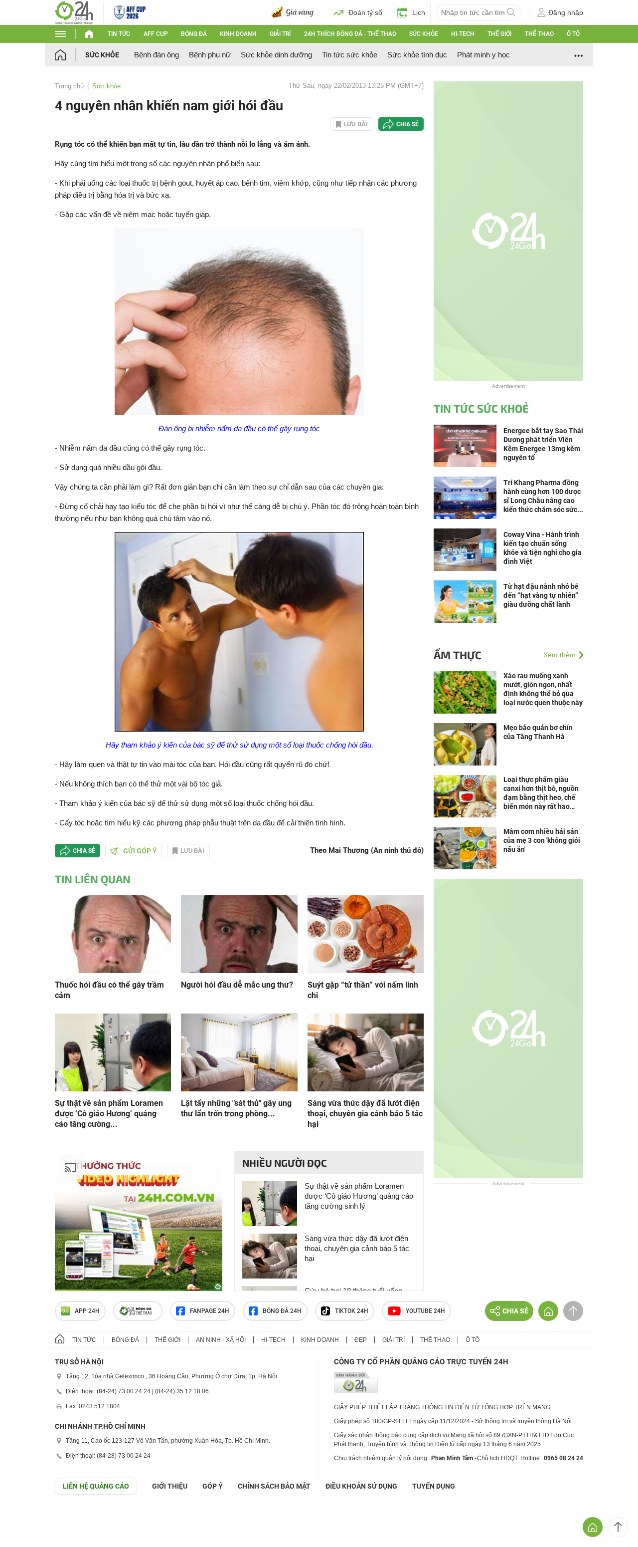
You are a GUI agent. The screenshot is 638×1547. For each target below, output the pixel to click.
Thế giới (499, 33)
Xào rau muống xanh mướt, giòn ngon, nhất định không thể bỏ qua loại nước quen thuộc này (543, 689)
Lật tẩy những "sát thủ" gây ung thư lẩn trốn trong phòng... (236, 1108)
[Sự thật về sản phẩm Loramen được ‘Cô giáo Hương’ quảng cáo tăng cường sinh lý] (113, 1051)
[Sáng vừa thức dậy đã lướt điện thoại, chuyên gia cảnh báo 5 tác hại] (366, 1051)
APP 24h (87, 1310)
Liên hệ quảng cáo (96, 1486)
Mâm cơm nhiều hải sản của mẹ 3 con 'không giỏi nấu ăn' (541, 840)
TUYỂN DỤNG (433, 1486)
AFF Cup (156, 33)
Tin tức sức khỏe (349, 54)
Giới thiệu (169, 1486)
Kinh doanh (238, 33)
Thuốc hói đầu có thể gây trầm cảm (109, 990)
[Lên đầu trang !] (618, 1527)
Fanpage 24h (209, 1310)
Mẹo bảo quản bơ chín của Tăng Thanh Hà (538, 732)
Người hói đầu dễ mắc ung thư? (237, 985)
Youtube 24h (425, 1310)
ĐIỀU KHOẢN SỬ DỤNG (361, 1486)
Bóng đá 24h (282, 1310)
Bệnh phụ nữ (210, 54)
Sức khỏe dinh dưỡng (276, 54)
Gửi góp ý (140, 851)
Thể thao (539, 33)
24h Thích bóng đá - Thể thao (350, 33)
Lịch (418, 12)
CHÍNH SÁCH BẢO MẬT (274, 1486)
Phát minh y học (483, 54)
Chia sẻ (407, 124)
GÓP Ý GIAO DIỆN (29, 1519)
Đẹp (360, 1339)
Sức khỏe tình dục (417, 54)
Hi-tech (463, 33)
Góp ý (212, 1486)
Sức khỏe (423, 33)
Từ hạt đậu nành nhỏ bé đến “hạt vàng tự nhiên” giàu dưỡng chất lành (541, 595)
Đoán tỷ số (365, 12)
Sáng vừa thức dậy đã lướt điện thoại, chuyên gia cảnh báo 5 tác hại (365, 1113)
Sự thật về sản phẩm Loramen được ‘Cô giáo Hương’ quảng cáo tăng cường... (109, 1113)
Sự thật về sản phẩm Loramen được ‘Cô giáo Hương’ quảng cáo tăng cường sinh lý (359, 1196)
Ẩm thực (457, 654)
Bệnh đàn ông (156, 54)
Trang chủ (69, 86)
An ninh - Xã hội (221, 1339)
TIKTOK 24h (351, 1310)
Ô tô (573, 33)
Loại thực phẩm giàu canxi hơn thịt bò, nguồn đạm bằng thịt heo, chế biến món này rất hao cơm (541, 793)
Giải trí (280, 33)
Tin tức (119, 33)
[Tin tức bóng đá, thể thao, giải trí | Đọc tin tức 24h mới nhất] (74, 11)
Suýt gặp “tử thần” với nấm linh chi (363, 990)
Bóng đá (194, 33)
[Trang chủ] (70, 54)
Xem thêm (559, 655)
